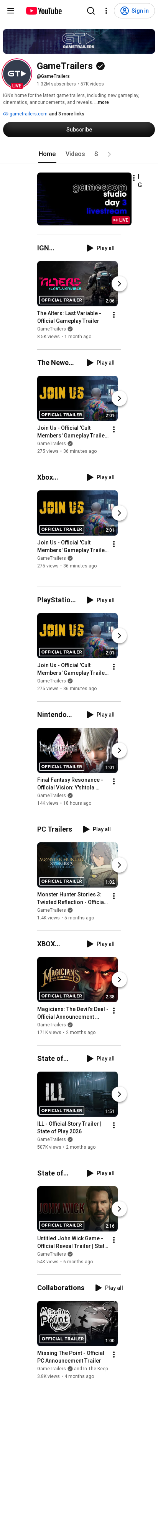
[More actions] (134, 178)
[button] (17, 73)
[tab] (47, 154)
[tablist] (79, 154)
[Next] (119, 283)
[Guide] (10, 10)
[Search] (90, 10)
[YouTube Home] (43, 10)
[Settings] (106, 10)
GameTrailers (51, 329)
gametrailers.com (28, 114)
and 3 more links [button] (66, 114)
